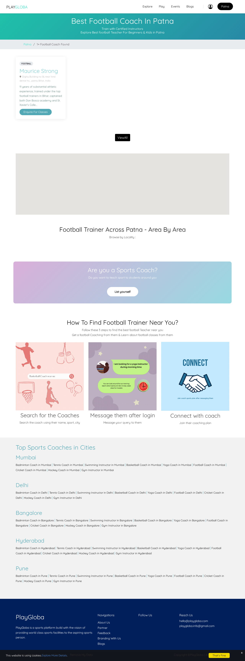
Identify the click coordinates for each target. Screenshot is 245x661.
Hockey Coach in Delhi (37, 498)
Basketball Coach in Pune (130, 576)
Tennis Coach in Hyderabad (73, 548)
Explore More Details (54, 655)
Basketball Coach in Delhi (130, 492)
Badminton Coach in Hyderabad (35, 548)
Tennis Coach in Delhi (62, 492)
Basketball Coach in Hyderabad (156, 548)
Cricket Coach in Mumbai (31, 470)
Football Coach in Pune (188, 576)
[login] (208, 6)
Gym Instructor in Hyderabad (134, 553)
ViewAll (123, 137)
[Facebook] (138, 622)
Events (175, 6)
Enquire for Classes (36, 112)
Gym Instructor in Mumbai (98, 470)
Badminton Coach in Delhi (31, 492)
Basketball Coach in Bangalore (153, 520)
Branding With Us (109, 638)
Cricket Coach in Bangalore (47, 525)
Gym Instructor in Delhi (67, 498)
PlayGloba (30, 617)
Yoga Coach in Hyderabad (193, 548)
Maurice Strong (39, 70)
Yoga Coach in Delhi (160, 492)
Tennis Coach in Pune (62, 576)
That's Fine (219, 655)
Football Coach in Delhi (188, 492)
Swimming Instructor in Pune (95, 576)
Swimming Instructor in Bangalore (111, 520)
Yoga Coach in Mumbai (177, 465)
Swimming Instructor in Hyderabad (113, 548)
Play (17, 7)
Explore (147, 6)
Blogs (190, 6)
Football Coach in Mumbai (209, 465)
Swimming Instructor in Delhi (95, 492)
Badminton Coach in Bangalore (35, 520)
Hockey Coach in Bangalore (83, 525)
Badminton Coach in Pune (31, 576)
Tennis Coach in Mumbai (68, 465)
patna (27, 44)
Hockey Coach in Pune (37, 581)
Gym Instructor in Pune (67, 581)
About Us (104, 622)
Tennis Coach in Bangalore (72, 520)
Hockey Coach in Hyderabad (96, 553)
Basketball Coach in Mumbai (143, 465)
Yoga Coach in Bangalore (189, 520)
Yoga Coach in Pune (160, 576)
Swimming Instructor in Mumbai (104, 465)
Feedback (104, 633)
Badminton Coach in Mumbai (33, 465)
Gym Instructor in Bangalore (119, 525)
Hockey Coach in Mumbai (63, 470)
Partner (103, 628)
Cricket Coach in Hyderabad (60, 553)
